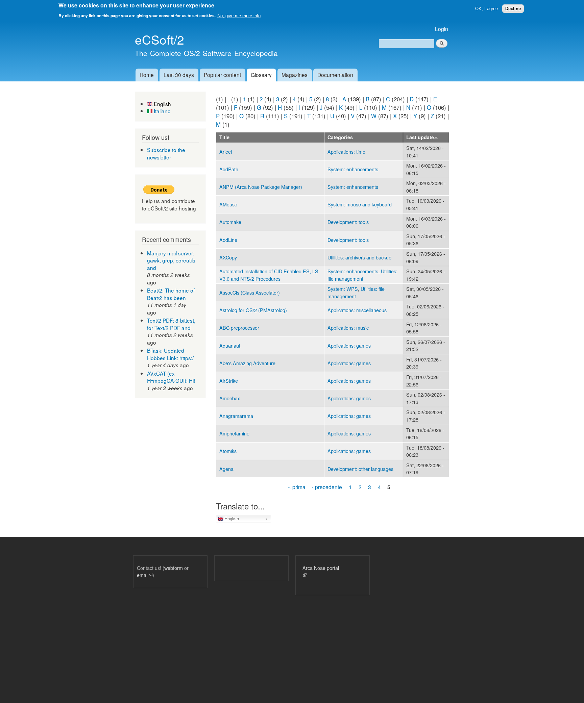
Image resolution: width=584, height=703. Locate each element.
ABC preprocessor (239, 327)
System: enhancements (352, 169)
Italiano (161, 111)
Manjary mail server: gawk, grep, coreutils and (171, 260)
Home (147, 74)
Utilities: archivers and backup (359, 257)
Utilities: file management (362, 275)
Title (224, 137)
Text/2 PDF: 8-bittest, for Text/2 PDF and (171, 324)
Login (441, 28)
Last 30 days (179, 74)
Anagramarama (236, 415)
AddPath (228, 169)
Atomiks (228, 450)
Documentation (335, 74)
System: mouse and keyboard (359, 204)
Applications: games (349, 345)
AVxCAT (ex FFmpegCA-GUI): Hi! (171, 377)
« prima (297, 487)
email (144, 574)
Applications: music (348, 327)
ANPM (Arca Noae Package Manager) (260, 186)
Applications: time (346, 151)
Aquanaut (229, 345)
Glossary (261, 74)
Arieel (225, 151)
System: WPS (342, 288)
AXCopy (228, 257)
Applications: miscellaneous (357, 309)
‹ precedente (327, 487)
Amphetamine (234, 433)
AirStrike (228, 380)
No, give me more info (239, 15)
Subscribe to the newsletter (166, 153)
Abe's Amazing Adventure (247, 363)
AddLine (228, 239)
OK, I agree (486, 8)
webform (173, 567)
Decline (513, 8)
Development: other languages (360, 468)
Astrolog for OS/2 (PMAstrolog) (253, 309)
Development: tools (348, 221)
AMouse (228, 204)
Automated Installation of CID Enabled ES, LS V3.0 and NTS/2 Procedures (268, 275)
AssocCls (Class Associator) (249, 292)
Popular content (222, 74)
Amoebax (229, 398)
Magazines (295, 74)
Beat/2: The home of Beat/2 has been (171, 293)
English (161, 103)
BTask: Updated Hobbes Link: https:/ (170, 354)
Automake (230, 221)
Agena (226, 468)
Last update (420, 137)
